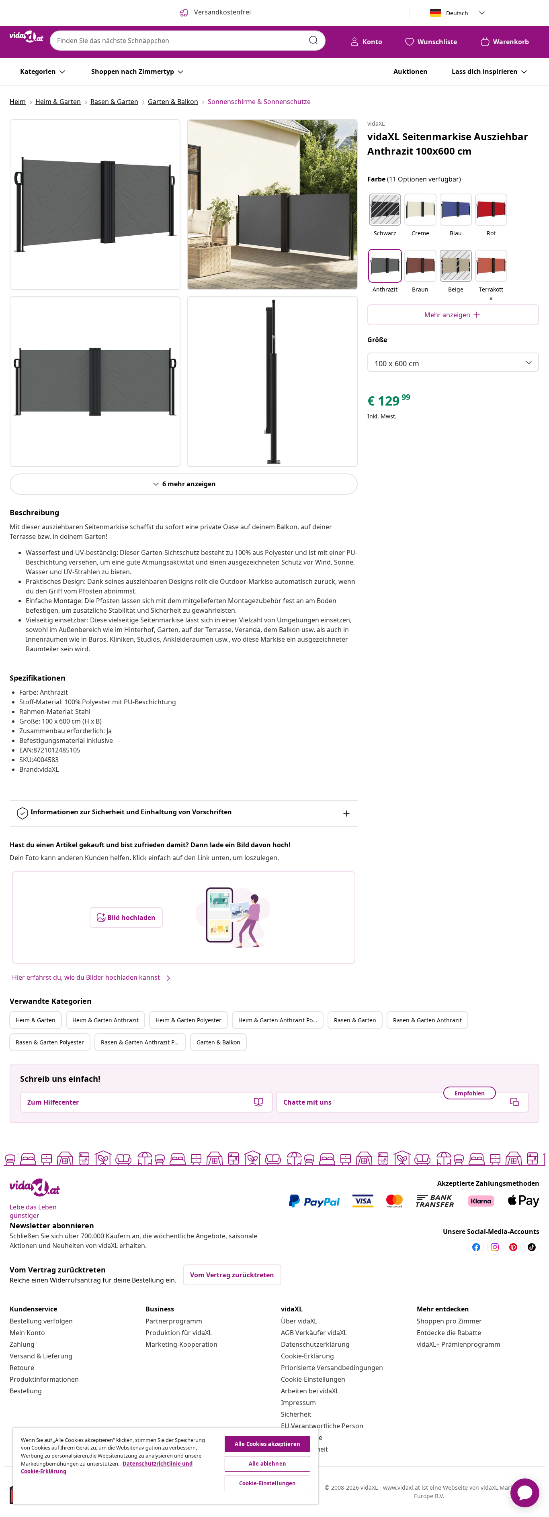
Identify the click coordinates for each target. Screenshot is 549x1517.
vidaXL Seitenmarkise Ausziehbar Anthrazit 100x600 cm (447, 143)
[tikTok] (532, 1247)
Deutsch (457, 13)
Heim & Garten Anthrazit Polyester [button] (280, 1020)
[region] (165, 1466)
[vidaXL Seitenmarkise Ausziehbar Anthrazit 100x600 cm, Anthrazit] (95, 204)
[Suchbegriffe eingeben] (313, 40)
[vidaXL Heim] (26, 37)
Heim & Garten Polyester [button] (188, 1020)
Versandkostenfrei (222, 12)
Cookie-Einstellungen (313, 1379)
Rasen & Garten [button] (355, 1020)
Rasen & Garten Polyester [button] (50, 1042)
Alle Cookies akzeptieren (267, 1444)
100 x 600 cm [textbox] (397, 363)
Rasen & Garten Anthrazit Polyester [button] (143, 1042)
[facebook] (476, 1247)
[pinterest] (513, 1247)
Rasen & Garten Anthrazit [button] (427, 1020)
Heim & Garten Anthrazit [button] (105, 1020)
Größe (377, 339)
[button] (385, 220)
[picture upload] (232, 917)
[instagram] (495, 1247)
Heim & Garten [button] (35, 1020)
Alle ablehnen (267, 1463)
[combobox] (188, 41)
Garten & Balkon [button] (218, 1042)
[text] (389, 403)
